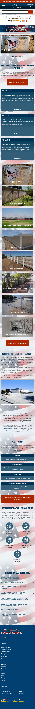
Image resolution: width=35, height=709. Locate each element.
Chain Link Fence (5, 647)
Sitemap (3, 658)
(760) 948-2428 (17, 7)
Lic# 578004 (16, 4)
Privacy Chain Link (6, 654)
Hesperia (8, 361)
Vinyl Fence (4, 656)
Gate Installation (5, 651)
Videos (3, 680)
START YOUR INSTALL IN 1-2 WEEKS (17, 343)
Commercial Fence (6, 649)
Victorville (13, 361)
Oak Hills (25, 361)
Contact (3, 673)
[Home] (17, 28)
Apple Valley (19, 361)
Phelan (30, 361)
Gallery (3, 678)
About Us (3, 668)
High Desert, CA (21, 124)
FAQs (2, 675)
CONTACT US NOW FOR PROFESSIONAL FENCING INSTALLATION (17, 499)
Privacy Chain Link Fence (12, 50)
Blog (2, 671)
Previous (2, 46)
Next (32, 46)
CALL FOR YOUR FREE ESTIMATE (17, 82)
